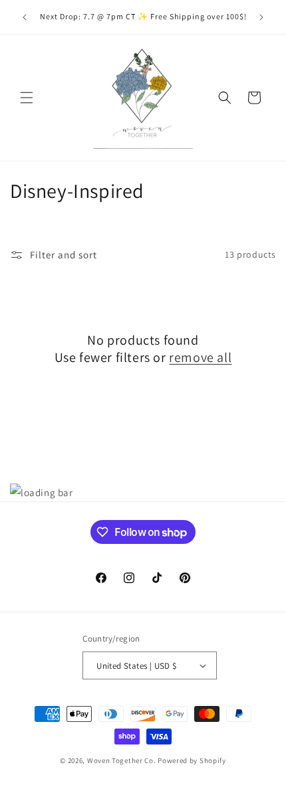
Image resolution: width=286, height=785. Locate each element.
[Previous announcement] (24, 17)
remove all (200, 357)
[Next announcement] (261, 17)
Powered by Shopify (192, 760)
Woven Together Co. (121, 760)
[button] (26, 97)
